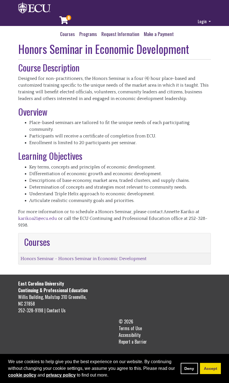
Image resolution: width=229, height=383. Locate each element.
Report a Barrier (133, 341)
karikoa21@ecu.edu (37, 218)
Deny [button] (189, 368)
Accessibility (129, 335)
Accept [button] (210, 368)
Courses (67, 33)
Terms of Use (130, 328)
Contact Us (56, 310)
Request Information (120, 33)
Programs (88, 33)
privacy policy (61, 375)
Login (202, 21)
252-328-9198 (31, 310)
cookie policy (22, 375)
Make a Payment (159, 33)
